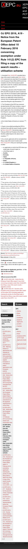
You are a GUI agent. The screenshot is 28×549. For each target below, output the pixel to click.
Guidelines (20, 317)
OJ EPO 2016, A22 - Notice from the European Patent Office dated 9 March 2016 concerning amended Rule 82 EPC (7, 379)
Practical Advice (21, 348)
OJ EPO (19, 324)
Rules (18, 313)
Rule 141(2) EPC (12, 75)
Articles (19, 311)
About (3, 28)
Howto (3, 25)
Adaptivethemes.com (19, 543)
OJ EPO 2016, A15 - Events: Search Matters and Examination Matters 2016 (7, 514)
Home (3, 22)
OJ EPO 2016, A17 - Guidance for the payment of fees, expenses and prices (7, 490)
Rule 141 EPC (21, 175)
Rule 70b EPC (6, 177)
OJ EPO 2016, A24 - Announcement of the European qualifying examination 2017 (7, 337)
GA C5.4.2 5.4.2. (8, 273)
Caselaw (19, 326)
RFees (19, 315)
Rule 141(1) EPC (7, 130)
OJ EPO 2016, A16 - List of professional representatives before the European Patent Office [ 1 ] (7, 502)
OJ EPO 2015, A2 (5, 213)
